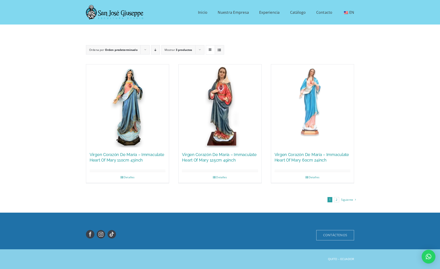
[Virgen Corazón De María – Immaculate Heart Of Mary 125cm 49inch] (220, 105)
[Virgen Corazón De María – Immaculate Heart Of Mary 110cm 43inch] (127, 105)
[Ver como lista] (219, 49)
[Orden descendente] (155, 50)
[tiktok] (111, 234)
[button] (428, 257)
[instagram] (101, 234)
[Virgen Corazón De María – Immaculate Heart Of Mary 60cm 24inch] (312, 105)
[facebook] (90, 234)
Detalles (129, 177)
